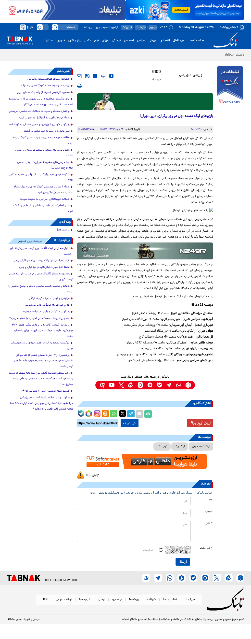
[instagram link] (140, 385)
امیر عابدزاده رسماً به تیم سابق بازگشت (47, 131)
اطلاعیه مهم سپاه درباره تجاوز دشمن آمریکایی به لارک (43, 141)
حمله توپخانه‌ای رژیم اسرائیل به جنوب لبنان (44, 118)
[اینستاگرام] (96, 413)
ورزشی (152, 40)
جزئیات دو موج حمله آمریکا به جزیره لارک (45, 86)
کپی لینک (129, 423)
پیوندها (87, 27)
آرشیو (114, 27)
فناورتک (127, 27)
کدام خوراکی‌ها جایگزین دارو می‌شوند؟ (47, 305)
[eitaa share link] (105, 414)
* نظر (209, 523)
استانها (49, 40)
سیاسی (141, 40)
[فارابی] (145, 101)
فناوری (61, 40)
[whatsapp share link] (113, 414)
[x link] (121, 385)
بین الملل (178, 40)
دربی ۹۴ (162, 446)
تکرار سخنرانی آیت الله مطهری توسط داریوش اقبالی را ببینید (41, 251)
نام (211, 499)
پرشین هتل (63, 230)
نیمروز (153, 27)
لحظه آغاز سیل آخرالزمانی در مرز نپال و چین (44, 267)
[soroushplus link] (150, 385)
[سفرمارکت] (145, 461)
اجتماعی (129, 40)
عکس (87, 40)
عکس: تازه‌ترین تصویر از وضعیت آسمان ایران (43, 92)
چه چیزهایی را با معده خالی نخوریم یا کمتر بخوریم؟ (39, 318)
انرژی (105, 40)
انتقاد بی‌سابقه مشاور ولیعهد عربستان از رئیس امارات (44, 153)
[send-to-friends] (79, 76)
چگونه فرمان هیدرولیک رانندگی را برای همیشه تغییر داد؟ (40, 177)
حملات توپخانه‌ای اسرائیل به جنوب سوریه (45, 199)
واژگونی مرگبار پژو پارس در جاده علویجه (46, 312)
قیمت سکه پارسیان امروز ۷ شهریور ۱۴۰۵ (45, 391)
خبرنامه (151, 599)
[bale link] (159, 385)
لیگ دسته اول (201, 446)
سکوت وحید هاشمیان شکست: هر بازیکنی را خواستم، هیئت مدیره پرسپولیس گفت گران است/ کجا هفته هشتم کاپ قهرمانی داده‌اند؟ (41, 403)
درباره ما (190, 599)
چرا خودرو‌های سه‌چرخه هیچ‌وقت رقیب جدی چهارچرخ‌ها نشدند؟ (45, 165)
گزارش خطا (93, 475)
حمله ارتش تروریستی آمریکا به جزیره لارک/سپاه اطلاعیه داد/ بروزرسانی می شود (43, 190)
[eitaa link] (131, 385)
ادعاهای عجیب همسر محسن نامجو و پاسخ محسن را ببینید (40, 289)
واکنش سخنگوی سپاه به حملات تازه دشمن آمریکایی (39, 111)
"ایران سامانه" (15, 619)
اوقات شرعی (64, 599)
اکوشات (141, 27)
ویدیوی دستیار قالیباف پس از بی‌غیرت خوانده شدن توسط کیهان (41, 277)
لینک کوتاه (203, 423)
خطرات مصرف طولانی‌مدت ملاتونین (48, 79)
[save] (87, 76)
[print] (79, 86)
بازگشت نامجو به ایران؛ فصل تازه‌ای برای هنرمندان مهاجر (42, 346)
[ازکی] (185, 10)
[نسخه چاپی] (148, 414)
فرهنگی (116, 40)
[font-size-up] (111, 76)
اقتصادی (165, 40)
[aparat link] (102, 385)
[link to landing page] (226, 40)
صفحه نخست (195, 40)
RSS (45, 599)
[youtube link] (112, 385)
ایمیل (209, 511)
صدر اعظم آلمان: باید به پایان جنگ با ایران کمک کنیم (43, 209)
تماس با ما (170, 599)
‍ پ (103, 76)
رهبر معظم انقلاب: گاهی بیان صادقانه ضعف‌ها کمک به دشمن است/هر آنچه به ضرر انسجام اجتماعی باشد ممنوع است (41, 379)
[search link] (55, 27)
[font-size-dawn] (95, 76)
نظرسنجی (102, 27)
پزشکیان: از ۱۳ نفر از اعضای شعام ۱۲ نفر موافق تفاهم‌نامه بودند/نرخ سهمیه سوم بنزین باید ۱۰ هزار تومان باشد (43, 361)
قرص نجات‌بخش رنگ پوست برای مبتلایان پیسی (41, 260)
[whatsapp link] (179, 385)
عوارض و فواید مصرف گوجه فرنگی (49, 298)
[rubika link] (188, 385)
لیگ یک (180, 446)
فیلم (96, 40)
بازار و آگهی (74, 40)
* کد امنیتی (206, 548)
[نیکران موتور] (145, 250)
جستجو (117, 599)
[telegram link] (169, 385)
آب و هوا (84, 599)
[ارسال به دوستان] (139, 414)
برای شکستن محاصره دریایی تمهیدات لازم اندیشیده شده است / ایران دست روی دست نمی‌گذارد (41, 102)
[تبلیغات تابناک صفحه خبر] (230, 86)
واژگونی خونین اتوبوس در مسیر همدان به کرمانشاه (39, 124)
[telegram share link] (131, 414)
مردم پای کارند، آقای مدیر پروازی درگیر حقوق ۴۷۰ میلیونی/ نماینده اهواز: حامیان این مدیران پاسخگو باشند (42, 331)
